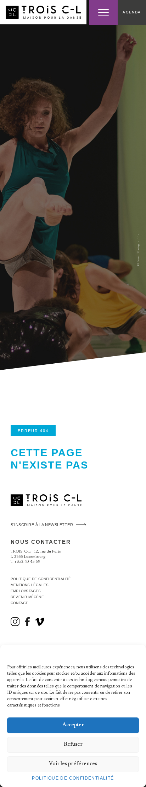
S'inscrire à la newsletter (42, 525)
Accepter (73, 725)
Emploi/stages (26, 591)
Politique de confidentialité (73, 778)
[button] (135, 653)
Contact (19, 603)
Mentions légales (30, 585)
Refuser (73, 744)
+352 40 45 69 (27, 562)
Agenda (132, 12)
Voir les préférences (73, 764)
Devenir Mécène (27, 597)
